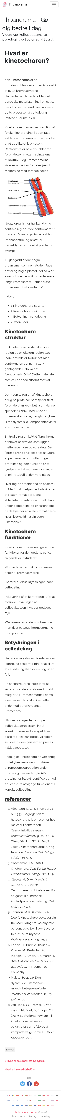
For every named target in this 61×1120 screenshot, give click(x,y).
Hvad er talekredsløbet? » (20, 1069)
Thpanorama (17, 4)
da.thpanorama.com (26, 1112)
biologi (10, 1049)
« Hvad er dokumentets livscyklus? (25, 1060)
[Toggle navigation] (54, 4)
